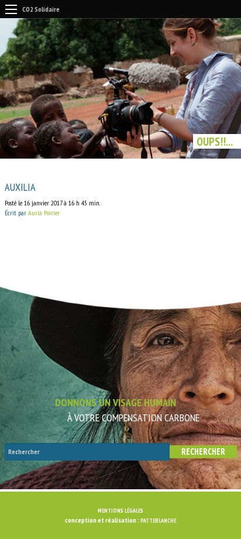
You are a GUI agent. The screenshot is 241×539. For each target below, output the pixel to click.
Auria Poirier (44, 212)
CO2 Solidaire (41, 9)
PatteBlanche (158, 520)
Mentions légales (120, 510)
